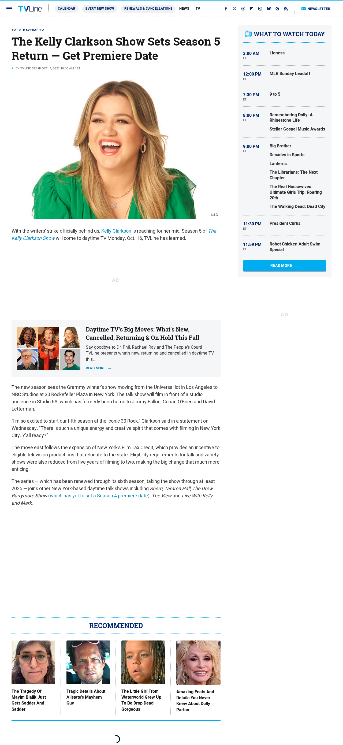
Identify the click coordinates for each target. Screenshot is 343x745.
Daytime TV (33, 30)
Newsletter (319, 8)
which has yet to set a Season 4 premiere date (99, 495)
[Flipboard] (251, 8)
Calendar (66, 8)
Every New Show (99, 8)
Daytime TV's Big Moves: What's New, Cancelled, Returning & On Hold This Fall (142, 333)
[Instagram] (260, 8)
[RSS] (286, 8)
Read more (96, 368)
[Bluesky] (268, 8)
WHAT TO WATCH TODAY (289, 34)
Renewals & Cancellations (148, 8)
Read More (281, 265)
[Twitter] (234, 8)
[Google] (277, 8)
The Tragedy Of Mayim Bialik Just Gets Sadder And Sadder (29, 700)
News (184, 8)
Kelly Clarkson (116, 231)
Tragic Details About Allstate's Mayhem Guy (85, 697)
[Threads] (243, 8)
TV (198, 8)
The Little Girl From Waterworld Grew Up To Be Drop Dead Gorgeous (141, 700)
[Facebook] (225, 8)
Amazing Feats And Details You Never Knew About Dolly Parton (195, 701)
